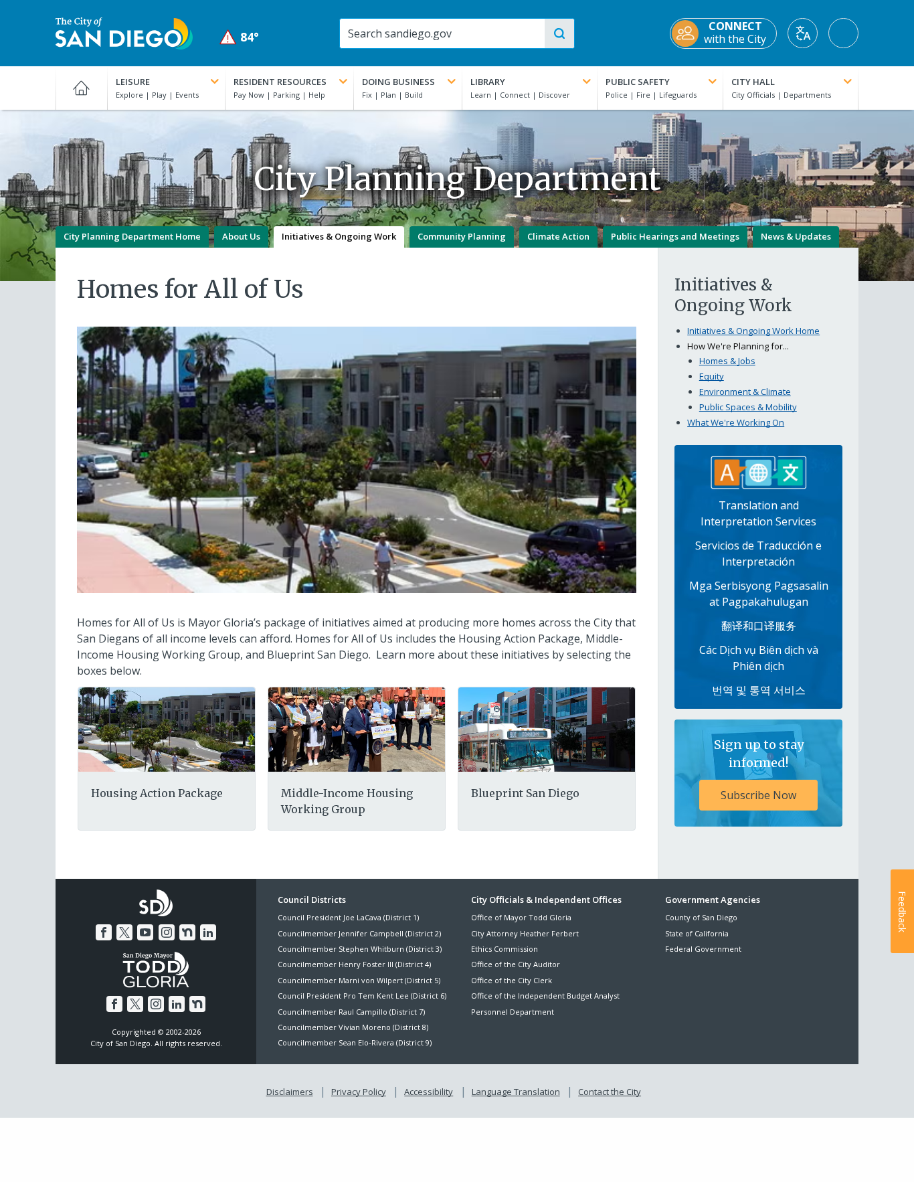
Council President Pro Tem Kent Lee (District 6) (362, 996)
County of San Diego (701, 917)
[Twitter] (124, 932)
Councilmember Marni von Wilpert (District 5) (359, 980)
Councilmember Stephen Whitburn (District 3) (360, 949)
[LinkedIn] (208, 932)
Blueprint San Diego (525, 793)
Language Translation (516, 1092)
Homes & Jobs (727, 361)
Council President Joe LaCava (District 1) (348, 917)
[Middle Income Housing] (356, 729)
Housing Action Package (157, 793)
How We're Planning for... (738, 346)
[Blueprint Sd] (546, 729)
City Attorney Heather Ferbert (525, 933)
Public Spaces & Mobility (748, 407)
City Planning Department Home (132, 236)
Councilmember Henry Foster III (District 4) (354, 964)
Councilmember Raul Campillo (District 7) (351, 1012)
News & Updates (796, 236)
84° (239, 37)
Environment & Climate (745, 392)
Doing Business (398, 82)
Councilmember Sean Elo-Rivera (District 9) (355, 1042)
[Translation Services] (759, 471)
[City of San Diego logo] (124, 32)
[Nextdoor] (187, 932)
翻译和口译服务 (758, 625)
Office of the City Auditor (515, 964)
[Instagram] (167, 932)
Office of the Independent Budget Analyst (545, 996)
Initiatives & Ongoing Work (339, 236)
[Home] (81, 87)
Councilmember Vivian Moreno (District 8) (353, 1027)
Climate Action (558, 236)
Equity (711, 376)
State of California (697, 933)
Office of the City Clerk (511, 980)
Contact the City (609, 1092)
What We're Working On (735, 422)
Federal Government (703, 949)
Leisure (133, 82)
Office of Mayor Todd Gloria (521, 917)
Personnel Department (512, 1012)
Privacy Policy (358, 1092)
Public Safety (638, 82)
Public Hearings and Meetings (675, 236)
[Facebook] (104, 932)
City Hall (753, 82)
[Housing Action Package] (166, 729)
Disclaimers (289, 1092)
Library (487, 82)
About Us (241, 236)
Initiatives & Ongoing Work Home (753, 331)
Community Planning (462, 236)
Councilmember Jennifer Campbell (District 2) (359, 933)
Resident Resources (280, 82)
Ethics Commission (504, 949)
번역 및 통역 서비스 (759, 690)
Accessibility (428, 1092)
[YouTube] (145, 932)
